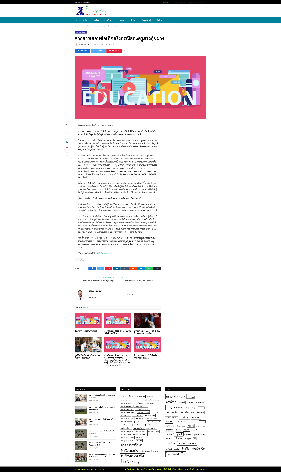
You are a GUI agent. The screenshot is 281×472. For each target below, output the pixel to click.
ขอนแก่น (200, 401)
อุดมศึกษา (108, 20)
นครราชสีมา (172, 412)
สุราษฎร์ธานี (170, 434)
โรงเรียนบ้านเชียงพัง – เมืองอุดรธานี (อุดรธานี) (137, 281)
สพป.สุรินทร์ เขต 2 (139, 428)
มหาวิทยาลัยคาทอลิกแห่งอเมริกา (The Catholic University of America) (102, 456)
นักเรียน (196, 417)
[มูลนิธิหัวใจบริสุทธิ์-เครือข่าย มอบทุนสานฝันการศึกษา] (88, 344)
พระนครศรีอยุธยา (192, 422)
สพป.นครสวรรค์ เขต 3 (143, 412)
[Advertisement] (166, 10)
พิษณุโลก (202, 422)
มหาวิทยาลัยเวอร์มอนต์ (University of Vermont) (102, 396)
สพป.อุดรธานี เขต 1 (153, 431)
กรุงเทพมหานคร (176, 396)
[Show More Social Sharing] (124, 51)
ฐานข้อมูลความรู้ (144, 20)
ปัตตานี (183, 422)
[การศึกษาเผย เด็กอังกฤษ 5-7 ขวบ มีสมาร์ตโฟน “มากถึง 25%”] (147, 320)
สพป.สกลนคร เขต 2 (152, 425)
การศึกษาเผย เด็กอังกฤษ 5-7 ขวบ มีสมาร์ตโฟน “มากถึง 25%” (147, 332)
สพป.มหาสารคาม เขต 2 (127, 418)
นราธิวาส (174, 417)
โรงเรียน (96, 20)
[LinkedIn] (67, 142)
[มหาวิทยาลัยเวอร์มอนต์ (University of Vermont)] (81, 398)
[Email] (67, 153)
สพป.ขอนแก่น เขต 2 (153, 400)
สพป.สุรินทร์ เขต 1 (126, 428)
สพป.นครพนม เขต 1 (127, 406)
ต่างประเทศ (120, 20)
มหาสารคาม (170, 426)
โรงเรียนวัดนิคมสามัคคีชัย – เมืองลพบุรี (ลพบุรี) (98, 281)
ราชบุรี (183, 426)
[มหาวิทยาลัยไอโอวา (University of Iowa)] (81, 422)
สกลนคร (178, 430)
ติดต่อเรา (160, 20)
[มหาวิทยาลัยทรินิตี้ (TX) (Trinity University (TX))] (81, 445)
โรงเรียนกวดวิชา (130, 450)
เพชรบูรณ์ (188, 439)
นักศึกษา (184, 417)
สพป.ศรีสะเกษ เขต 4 (139, 425)
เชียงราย (169, 438)
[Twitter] (67, 136)
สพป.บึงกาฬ (154, 412)
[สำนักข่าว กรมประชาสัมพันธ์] (88, 320)
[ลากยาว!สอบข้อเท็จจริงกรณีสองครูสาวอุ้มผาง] (140, 87)
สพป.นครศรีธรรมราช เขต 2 (142, 409)
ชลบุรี (187, 408)
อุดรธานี (187, 434)
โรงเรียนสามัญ (130, 461)
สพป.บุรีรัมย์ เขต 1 (125, 415)
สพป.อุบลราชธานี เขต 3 (142, 437)
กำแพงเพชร (190, 402)
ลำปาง (203, 426)
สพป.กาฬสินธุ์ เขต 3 (126, 400)
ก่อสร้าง (139, 469)
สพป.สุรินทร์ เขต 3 (151, 428)
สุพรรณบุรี (194, 430)
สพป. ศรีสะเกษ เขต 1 (154, 422)
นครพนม (201, 408)
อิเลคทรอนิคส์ (177, 469)
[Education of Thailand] (92, 10)
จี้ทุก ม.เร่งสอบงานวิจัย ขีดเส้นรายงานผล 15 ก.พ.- (145, 356)
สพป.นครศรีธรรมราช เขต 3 (128, 412)
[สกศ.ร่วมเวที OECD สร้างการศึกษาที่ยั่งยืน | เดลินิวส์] (117, 320)
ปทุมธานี (176, 422)
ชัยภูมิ (194, 408)
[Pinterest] (67, 147)
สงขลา (186, 429)
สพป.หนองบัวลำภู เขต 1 (127, 431)
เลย (195, 439)
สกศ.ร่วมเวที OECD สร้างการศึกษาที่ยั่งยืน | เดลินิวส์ (117, 332)
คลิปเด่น (131, 20)
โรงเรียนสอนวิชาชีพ (132, 456)
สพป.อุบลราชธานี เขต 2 (127, 437)
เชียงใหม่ (178, 438)
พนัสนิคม (159, 469)
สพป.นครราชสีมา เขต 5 (141, 406)
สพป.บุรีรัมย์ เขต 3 (150, 415)
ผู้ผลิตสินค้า (167, 469)
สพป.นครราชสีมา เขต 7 (127, 409)
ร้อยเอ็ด (191, 425)
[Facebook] (67, 131)
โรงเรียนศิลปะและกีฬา (150, 451)
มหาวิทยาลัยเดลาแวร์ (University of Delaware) (101, 432)
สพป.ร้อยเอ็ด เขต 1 (152, 418)
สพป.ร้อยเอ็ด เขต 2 (127, 422)
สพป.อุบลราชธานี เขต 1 (140, 434)
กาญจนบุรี (191, 397)
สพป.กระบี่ (150, 397)
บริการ (145, 469)
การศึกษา (171, 401)
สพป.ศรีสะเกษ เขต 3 (126, 425)
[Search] (205, 20)
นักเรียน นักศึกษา (86, 44)
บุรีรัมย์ (169, 421)
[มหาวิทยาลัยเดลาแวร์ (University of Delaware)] (81, 433)
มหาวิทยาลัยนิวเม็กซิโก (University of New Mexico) (189, 2)
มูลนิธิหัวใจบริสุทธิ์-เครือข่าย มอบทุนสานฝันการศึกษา (87, 356)
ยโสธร (178, 426)
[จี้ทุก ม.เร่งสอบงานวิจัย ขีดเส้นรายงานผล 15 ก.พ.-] (147, 344)
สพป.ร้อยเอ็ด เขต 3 (140, 422)
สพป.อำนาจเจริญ (141, 431)
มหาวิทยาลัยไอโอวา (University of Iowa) (101, 420)
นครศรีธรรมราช (187, 412)
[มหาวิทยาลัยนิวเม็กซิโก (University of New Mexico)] (81, 410)
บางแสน (203, 469)
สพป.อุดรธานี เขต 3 (126, 434)
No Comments (99, 44)
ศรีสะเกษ (169, 429)
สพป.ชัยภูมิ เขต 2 (152, 403)
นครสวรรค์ (200, 413)
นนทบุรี (168, 417)
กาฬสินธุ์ (182, 402)
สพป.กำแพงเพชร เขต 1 (140, 400)
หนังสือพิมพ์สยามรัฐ (103, 253)
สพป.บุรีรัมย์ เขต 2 (137, 415)
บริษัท (127, 469)
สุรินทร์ (179, 434)
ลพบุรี (197, 426)
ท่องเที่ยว (152, 469)
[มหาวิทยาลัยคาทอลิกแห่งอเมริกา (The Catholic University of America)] (81, 457)
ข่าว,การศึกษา (80, 260)
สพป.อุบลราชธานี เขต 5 (127, 440)
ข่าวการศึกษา (127, 396)
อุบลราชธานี (199, 433)
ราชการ (186, 469)
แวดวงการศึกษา (82, 20)
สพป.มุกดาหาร (140, 418)
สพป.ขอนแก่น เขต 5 (126, 403)
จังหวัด (192, 469)
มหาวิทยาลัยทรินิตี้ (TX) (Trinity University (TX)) (100, 444)
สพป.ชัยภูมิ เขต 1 (139, 403)
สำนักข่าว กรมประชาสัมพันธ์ (86, 331)
